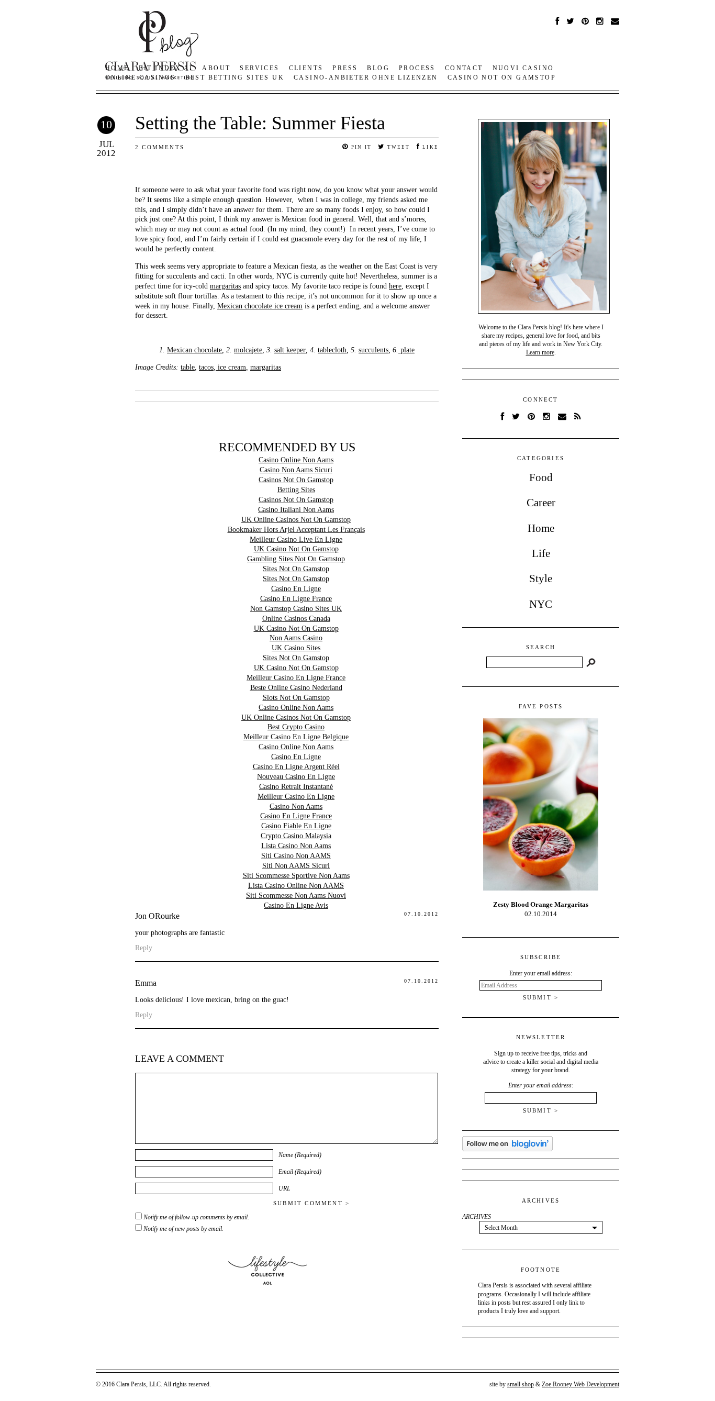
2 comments (159, 147)
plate (406, 350)
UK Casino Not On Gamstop (296, 549)
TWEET (397, 147)
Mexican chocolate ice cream (260, 306)
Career (541, 502)
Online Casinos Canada (296, 618)
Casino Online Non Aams (296, 460)
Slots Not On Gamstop (296, 698)
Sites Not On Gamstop (296, 569)
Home (541, 528)
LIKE (429, 147)
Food (541, 477)
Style (540, 578)
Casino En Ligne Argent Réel (296, 767)
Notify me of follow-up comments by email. (196, 1217)
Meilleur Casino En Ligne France (296, 678)
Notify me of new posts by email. (183, 1228)
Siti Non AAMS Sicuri (296, 866)
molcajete (248, 350)
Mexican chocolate (194, 350)
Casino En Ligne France (296, 599)
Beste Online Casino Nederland (296, 688)
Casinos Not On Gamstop (296, 480)
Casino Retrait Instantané (296, 787)
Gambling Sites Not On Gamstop (296, 559)
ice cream (231, 367)
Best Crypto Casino (296, 727)
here (395, 286)
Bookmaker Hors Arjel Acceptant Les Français (296, 529)
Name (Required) (299, 1155)
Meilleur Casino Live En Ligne (296, 539)
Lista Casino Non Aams (296, 846)
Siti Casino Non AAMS (296, 856)
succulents (373, 350)
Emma (146, 983)
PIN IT (360, 147)
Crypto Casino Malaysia (296, 836)
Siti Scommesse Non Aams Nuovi (296, 895)
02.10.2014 (540, 909)
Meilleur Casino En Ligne (296, 796)
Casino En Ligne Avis (296, 905)
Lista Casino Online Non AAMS (296, 885)
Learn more (540, 352)
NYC (540, 604)
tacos (206, 367)
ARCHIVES (476, 1216)
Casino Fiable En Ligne (296, 826)
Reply (143, 948)
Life (541, 553)
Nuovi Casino (523, 68)
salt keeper (290, 350)
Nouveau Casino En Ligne (296, 777)
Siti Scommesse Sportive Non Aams (296, 876)
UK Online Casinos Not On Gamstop (296, 520)
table (188, 367)
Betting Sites (296, 490)
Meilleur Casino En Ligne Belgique (296, 737)
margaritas (225, 286)
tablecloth (332, 350)
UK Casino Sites (296, 648)
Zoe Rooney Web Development (580, 1384)
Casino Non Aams (296, 806)
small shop (520, 1384)
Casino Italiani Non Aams (296, 510)
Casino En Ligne (296, 589)
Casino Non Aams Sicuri (296, 470)
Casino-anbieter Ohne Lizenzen (366, 77)
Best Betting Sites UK (234, 77)
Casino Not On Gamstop (502, 77)
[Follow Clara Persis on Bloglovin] (507, 1149)
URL (284, 1188)
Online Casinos (140, 77)
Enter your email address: (541, 1085)
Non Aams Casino (296, 638)
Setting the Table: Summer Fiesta (260, 123)
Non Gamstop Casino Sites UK (296, 609)
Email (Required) (299, 1171)
